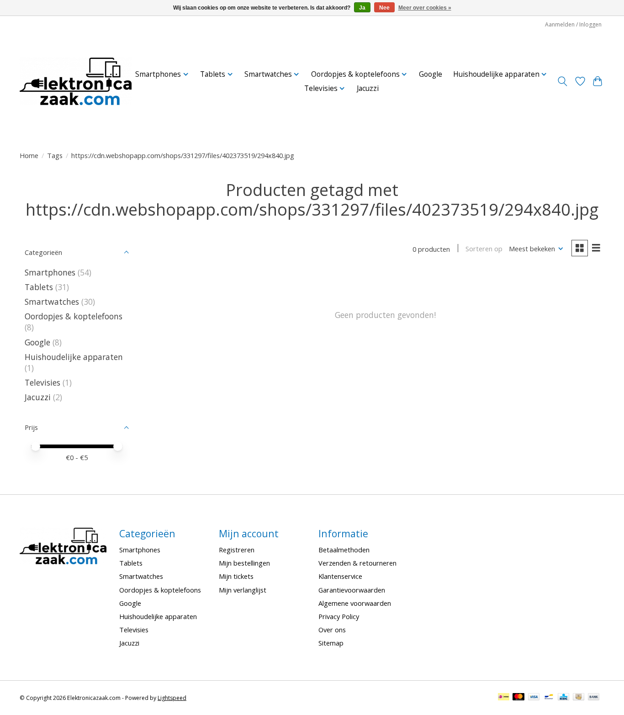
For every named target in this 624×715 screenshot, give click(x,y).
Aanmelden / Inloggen (573, 24)
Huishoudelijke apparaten (74, 356)
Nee (384, 8)
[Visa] (534, 697)
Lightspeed (172, 698)
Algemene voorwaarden (354, 603)
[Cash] (578, 697)
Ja (362, 8)
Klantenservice (340, 576)
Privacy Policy (338, 616)
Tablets (39, 286)
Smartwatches (52, 301)
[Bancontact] (549, 697)
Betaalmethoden (344, 549)
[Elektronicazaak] (76, 81)
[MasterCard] (518, 697)
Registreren (236, 549)
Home (29, 155)
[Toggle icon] (562, 81)
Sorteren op (483, 248)
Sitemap (331, 642)
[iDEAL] (503, 697)
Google (430, 74)
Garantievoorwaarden (351, 589)
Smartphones (50, 272)
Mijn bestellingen (244, 562)
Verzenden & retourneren (357, 562)
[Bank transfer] (594, 697)
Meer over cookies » (424, 8)
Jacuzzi (368, 88)
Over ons (332, 629)
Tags (55, 155)
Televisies (42, 382)
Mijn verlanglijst (242, 589)
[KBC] (563, 697)
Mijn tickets (236, 576)
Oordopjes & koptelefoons (73, 316)
